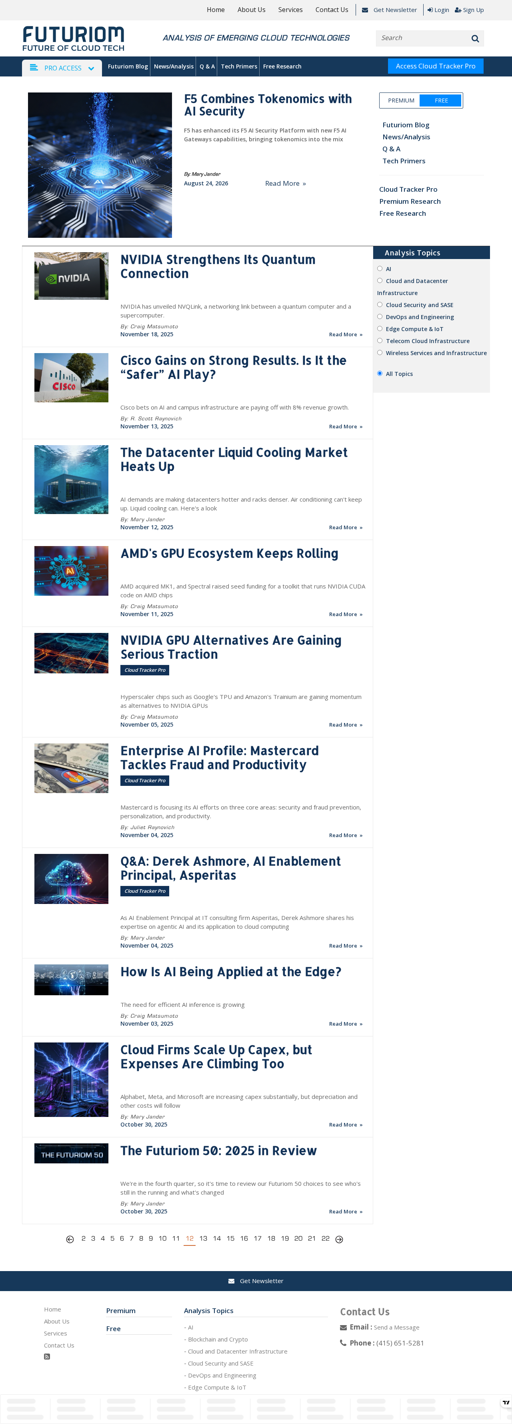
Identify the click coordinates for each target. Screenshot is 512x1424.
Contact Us (332, 9)
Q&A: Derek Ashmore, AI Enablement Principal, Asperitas (230, 867)
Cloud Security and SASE (420, 305)
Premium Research (410, 201)
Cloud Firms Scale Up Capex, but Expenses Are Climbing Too (216, 1056)
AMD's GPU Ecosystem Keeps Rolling (229, 552)
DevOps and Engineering (420, 317)
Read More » (285, 183)
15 (230, 1238)
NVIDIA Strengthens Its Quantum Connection (218, 266)
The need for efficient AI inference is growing (182, 1004)
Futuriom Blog (128, 66)
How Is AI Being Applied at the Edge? (230, 971)
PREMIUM (401, 100)
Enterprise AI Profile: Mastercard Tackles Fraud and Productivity (219, 757)
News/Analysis (174, 66)
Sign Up (473, 10)
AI (388, 269)
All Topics (399, 374)
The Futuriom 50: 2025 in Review (218, 1150)
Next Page (339, 1240)
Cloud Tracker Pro (408, 189)
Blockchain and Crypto (218, 1339)
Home (216, 9)
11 (176, 1238)
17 (258, 1238)
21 (312, 1238)
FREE (441, 100)
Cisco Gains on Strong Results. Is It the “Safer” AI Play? (233, 367)
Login (441, 10)
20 (298, 1238)
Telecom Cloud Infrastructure (428, 341)
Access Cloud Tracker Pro (436, 65)
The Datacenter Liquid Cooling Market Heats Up (234, 459)
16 (244, 1238)
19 (285, 1238)
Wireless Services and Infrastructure (436, 353)
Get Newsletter (394, 10)
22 (326, 1238)
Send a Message (397, 1327)
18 (271, 1238)
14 (217, 1238)
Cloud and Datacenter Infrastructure (238, 1351)
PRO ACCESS (63, 68)
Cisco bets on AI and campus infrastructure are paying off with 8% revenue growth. (234, 407)
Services (290, 9)
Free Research (282, 66)
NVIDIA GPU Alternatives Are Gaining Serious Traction (231, 646)
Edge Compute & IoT (415, 329)
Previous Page (72, 1240)
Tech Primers (239, 66)
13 (203, 1238)
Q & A (207, 66)
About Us (252, 9)
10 (162, 1238)
